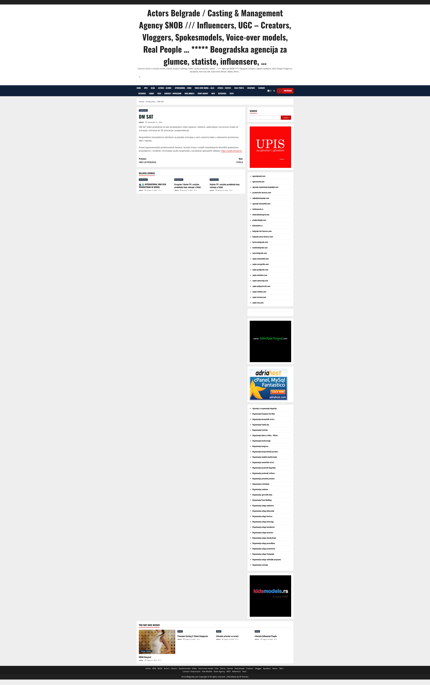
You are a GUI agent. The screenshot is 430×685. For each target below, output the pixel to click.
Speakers (142, 93)
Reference (222, 93)
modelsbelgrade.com (260, 247)
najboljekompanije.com (260, 198)
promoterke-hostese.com (261, 192)
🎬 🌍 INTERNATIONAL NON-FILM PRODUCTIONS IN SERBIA (152, 186)
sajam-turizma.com (259, 297)
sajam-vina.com (257, 302)
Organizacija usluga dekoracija (263, 511)
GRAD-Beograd (145, 657)
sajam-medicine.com (259, 275)
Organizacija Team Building (262, 500)
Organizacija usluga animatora (263, 505)
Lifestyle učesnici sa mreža (227, 636)
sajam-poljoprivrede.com (261, 286)
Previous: (147, 160)
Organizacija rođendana (261, 484)
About (151, 93)
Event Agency (203, 93)
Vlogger (261, 88)
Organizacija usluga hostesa (262, 516)
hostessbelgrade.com (260, 242)
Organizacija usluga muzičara (263, 532)
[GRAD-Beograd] (157, 642)
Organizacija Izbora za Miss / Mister (265, 435)
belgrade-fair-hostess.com (262, 231)
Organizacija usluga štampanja (263, 554)
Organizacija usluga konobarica (263, 527)
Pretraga (288, 90)
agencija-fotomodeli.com (261, 203)
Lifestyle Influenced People (266, 636)
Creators (251, 88)
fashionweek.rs (257, 209)
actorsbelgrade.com (259, 253)
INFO (213, 93)
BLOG (153, 88)
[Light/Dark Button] (269, 91)
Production (143, 110)
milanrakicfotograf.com (260, 214)
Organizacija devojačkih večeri (263, 419)
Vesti (232, 93)
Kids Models (189, 93)
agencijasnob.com (258, 176)
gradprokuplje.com (259, 220)
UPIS (146, 88)
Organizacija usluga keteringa (263, 521)
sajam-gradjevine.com (260, 269)
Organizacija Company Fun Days (263, 413)
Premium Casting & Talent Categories (192, 636)
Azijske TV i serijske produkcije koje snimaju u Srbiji (225, 186)
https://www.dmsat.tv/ (231, 150)
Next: (239, 160)
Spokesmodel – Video (183, 88)
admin (141, 122)
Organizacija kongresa (260, 446)
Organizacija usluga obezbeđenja (264, 537)
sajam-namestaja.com (260, 280)
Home (139, 88)
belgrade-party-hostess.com (262, 236)
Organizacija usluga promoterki (263, 548)
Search (253, 111)
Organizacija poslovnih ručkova (263, 473)
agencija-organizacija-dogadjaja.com (265, 187)
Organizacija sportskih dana (262, 494)
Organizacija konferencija (261, 440)
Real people (239, 88)
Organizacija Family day (261, 424)
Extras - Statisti (146, 651)
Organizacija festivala (260, 430)
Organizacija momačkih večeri (263, 462)
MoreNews (231, 676)
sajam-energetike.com (260, 264)
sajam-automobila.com (260, 258)
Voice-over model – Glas (204, 88)
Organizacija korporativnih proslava (265, 451)
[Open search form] (274, 91)
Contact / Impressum (172, 93)
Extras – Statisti (224, 88)
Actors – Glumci (164, 88)
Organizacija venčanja (260, 564)
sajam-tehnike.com (259, 291)
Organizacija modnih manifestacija (264, 457)
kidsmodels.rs (257, 225)
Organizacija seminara (260, 489)
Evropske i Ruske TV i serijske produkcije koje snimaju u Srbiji (187, 186)
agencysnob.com (258, 181)
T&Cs (159, 93)
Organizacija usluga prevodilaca (263, 543)
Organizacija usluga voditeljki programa (266, 559)
